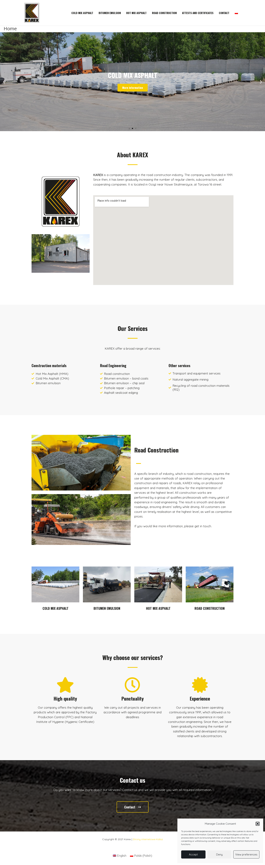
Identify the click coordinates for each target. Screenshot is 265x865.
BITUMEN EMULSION (107, 608)
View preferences (246, 854)
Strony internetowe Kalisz (148, 839)
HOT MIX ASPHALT (158, 608)
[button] (257, 824)
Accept (193, 854)
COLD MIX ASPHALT (56, 608)
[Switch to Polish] (236, 12)
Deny (219, 854)
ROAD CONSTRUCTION (210, 608)
